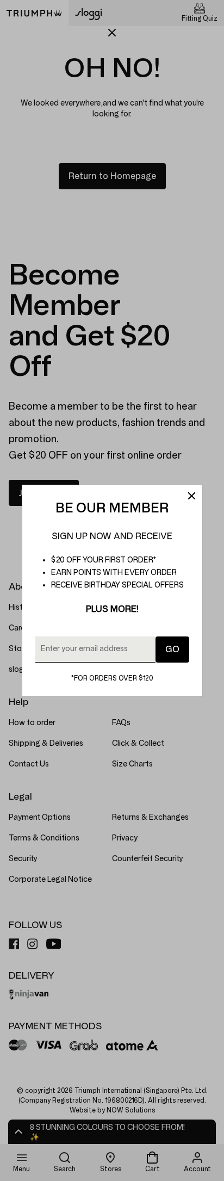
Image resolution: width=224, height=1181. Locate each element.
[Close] (191, 496)
